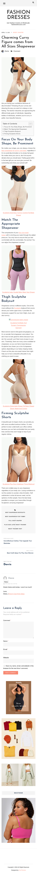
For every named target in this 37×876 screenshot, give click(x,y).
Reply (6, 582)
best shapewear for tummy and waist (14, 150)
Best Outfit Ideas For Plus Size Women (20, 553)
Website (6, 657)
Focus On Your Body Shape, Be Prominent (18, 127)
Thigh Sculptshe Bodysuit (12, 131)
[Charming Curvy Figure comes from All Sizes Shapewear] (18, 79)
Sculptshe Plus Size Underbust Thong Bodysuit (18, 484)
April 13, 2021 (6, 32)
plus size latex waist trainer (15, 524)
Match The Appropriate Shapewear (15, 129)
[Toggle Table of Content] (29, 124)
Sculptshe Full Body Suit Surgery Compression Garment (18, 325)
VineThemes (22, 870)
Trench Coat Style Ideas (16, 594)
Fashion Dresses (18, 15)
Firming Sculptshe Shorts (12, 134)
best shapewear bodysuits (15, 512)
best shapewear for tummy (15, 516)
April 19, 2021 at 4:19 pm (10, 583)
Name (5, 641)
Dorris (7, 51)
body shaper (18, 32)
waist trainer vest (15, 528)
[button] (4, 3)
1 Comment (16, 51)
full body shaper (15, 520)
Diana (11, 578)
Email (5, 649)
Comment (7, 620)
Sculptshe (17, 308)
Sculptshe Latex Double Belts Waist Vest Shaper (18, 292)
